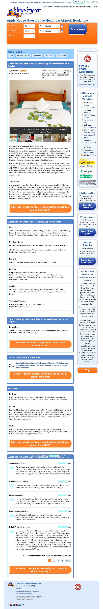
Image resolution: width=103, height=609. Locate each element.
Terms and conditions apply (87, 84)
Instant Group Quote (87, 232)
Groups (21, 2)
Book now (14, 2)
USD (79, 1)
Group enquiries (87, 217)
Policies (18, 588)
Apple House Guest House (23, 591)
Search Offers (23, 55)
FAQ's (34, 586)
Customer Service (49, 2)
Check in (11, 26)
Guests (11, 36)
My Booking (38, 2)
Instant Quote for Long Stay (87, 261)
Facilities (37, 55)
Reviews (49, 55)
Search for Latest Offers (87, 206)
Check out (12, 31)
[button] (69, 103)
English (93, 2)
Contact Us (60, 2)
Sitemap (68, 2)
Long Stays (29, 2)
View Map (61, 55)
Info (11, 55)
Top (87, 370)
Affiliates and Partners (30, 583)
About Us (19, 583)
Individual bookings (87, 193)
